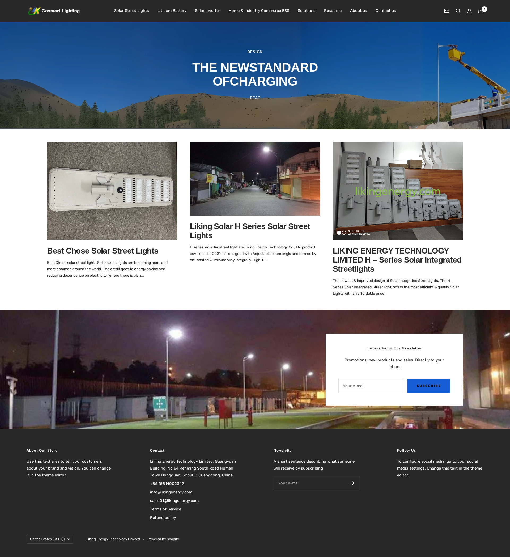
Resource (333, 10)
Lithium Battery (172, 10)
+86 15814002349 (167, 483)
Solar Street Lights (131, 10)
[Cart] (480, 11)
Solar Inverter (207, 10)
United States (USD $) (47, 539)
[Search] (458, 11)
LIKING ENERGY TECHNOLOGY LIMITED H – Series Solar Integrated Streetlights (397, 259)
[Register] (352, 483)
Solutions (307, 10)
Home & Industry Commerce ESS (259, 10)
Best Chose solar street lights (102, 250)
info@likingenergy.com (171, 492)
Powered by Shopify (163, 539)
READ (255, 97)
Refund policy (163, 517)
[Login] (469, 11)
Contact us (386, 10)
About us (358, 10)
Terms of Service (165, 509)
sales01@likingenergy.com (174, 500)
